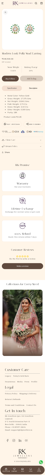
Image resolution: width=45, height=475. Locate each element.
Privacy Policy (11, 393)
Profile (34, 382)
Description (33, 88)
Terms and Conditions (14, 405)
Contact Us (31, 405)
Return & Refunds (12, 399)
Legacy (8, 376)
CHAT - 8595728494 (13, 124)
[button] (36, 3)
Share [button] (7, 152)
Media (20, 382)
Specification (12, 88)
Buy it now (10, 79)
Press (26, 382)
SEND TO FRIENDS (35, 124)
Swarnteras (10, 382)
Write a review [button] (22, 266)
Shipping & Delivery (27, 393)
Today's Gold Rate (21, 376)
